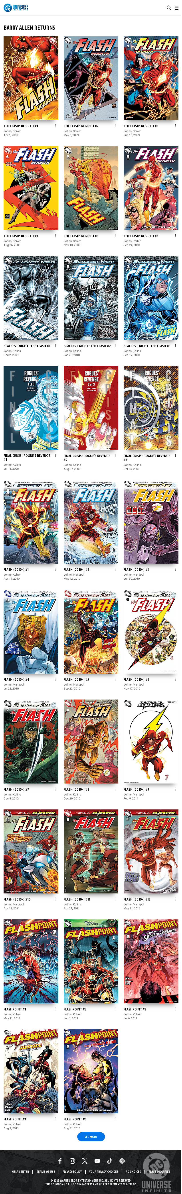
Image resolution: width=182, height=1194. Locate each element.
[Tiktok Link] (109, 1161)
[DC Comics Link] (122, 1161)
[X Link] (84, 1161)
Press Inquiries (159, 1172)
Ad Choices (133, 1172)
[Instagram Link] (72, 1161)
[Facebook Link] (60, 1161)
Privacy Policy (72, 1172)
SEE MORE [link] (91, 1137)
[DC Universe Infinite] (16, 7)
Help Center (20, 1172)
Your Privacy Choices (103, 1172)
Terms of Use (45, 1172)
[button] (169, 7)
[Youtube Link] (97, 1161)
